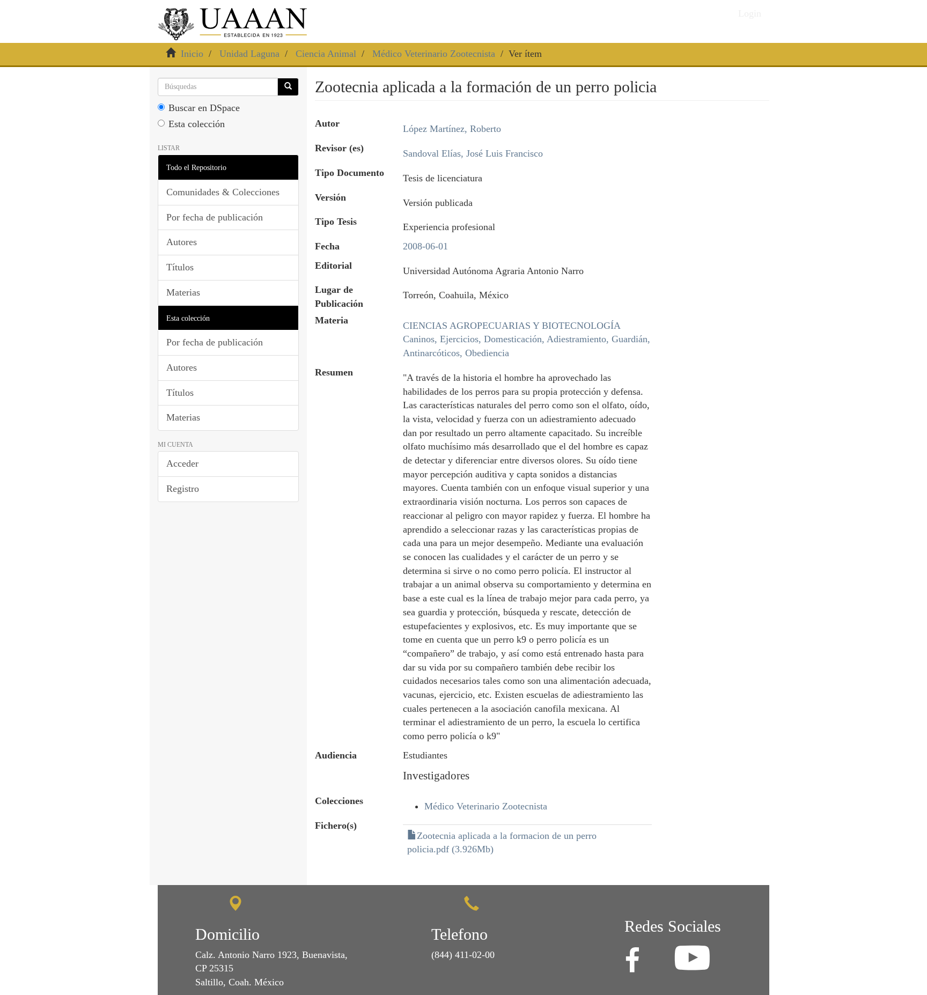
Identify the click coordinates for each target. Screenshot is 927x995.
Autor (327, 123)
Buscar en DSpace (204, 107)
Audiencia (336, 755)
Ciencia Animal (326, 53)
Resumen (334, 372)
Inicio (192, 53)
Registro (182, 488)
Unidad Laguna (249, 53)
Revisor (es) (339, 148)
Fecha (327, 246)
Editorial (333, 265)
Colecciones (339, 800)
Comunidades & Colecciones (222, 192)
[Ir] (288, 87)
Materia (331, 320)
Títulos (180, 267)
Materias (183, 292)
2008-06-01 (425, 246)
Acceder (182, 463)
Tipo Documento (349, 172)
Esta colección (196, 124)
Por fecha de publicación (214, 217)
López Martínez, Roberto (452, 128)
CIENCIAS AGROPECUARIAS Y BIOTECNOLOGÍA (512, 325)
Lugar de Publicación (339, 296)
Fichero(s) (336, 825)
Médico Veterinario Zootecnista (433, 53)
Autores (181, 242)
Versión (330, 197)
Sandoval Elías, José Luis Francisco (473, 153)
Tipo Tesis (336, 221)
